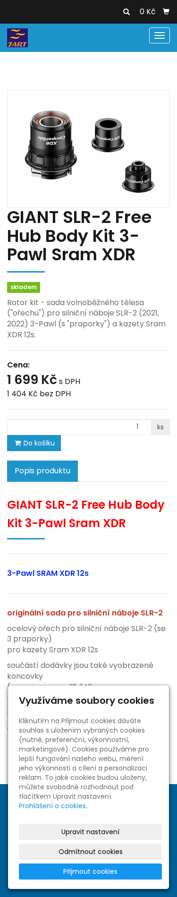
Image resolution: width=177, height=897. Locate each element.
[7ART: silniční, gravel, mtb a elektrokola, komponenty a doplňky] (17, 37)
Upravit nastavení (90, 832)
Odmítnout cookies (91, 851)
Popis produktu (42, 470)
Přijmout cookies (90, 871)
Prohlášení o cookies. (53, 806)
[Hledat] (126, 12)
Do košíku (38, 443)
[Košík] (166, 12)
